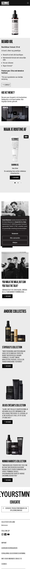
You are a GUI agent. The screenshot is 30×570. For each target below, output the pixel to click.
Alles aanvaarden (15, 238)
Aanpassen (15, 233)
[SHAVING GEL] (15, 157)
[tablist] (15, 182)
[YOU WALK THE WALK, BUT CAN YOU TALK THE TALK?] (15, 274)
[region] (15, 231)
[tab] (15, 182)
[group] (15, 159)
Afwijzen (15, 242)
